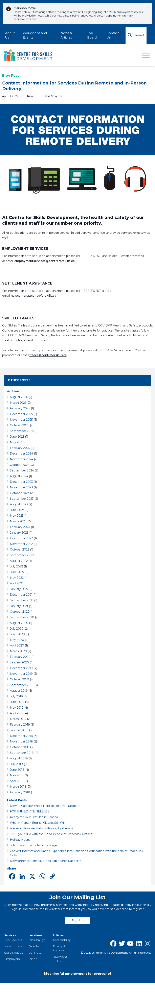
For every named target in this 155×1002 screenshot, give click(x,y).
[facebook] (113, 943)
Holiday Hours (20, 839)
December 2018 (21, 736)
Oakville (33, 946)
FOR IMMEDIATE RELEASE (30, 811)
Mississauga (36, 940)
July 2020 (16, 628)
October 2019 (19, 679)
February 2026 (20, 408)
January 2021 (19, 606)
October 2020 (20, 611)
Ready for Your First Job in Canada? (34, 817)
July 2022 (16, 566)
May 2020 (17, 640)
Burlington (35, 952)
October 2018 (19, 747)
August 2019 (19, 690)
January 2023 (19, 532)
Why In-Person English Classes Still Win (38, 823)
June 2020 (17, 634)
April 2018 (17, 781)
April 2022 (17, 583)
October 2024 (19, 465)
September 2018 (22, 753)
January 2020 (19, 662)
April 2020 (17, 645)
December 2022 (21, 538)
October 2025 (19, 425)
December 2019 (21, 668)
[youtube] (130, 943)
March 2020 (18, 651)
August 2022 (19, 561)
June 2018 (17, 770)
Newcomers (13, 946)
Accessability (61, 940)
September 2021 (21, 600)
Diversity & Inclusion (60, 959)
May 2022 (17, 578)
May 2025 (16, 442)
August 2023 (19, 504)
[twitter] (122, 943)
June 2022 (17, 572)
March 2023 (18, 521)
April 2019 (16, 713)
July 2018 (16, 764)
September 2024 (22, 470)
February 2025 (20, 448)
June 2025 (17, 436)
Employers (12, 959)
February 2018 (20, 792)
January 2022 (19, 589)
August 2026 (19, 397)
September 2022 (22, 555)
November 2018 (21, 741)
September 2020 (22, 617)
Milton (32, 959)
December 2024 (21, 453)
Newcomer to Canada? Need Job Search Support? (45, 861)
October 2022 (19, 549)
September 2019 (22, 685)
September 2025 (22, 431)
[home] (28, 55)
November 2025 (21, 419)
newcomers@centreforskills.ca (33, 295)
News (30, 96)
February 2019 (20, 724)
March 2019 (18, 719)
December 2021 (21, 594)
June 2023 (17, 510)
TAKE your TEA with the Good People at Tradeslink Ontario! (52, 834)
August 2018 (19, 758)
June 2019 (17, 702)
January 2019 (19, 730)
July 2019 (16, 696)
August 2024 (19, 476)
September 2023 (22, 498)
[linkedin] (139, 943)
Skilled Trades (13, 952)
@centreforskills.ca (53, 355)
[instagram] (147, 943)
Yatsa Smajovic (53, 96)
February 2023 (20, 527)
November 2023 (21, 487)
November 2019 (21, 674)
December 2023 (21, 482)
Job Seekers (13, 940)
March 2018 (18, 786)
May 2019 (16, 707)
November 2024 (21, 459)
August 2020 (19, 623)
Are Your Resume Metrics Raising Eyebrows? (42, 828)
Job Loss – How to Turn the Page (34, 845)
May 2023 (17, 515)
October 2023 (19, 493)
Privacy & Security (59, 948)
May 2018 (17, 775)
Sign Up (78, 920)
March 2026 (18, 403)
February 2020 (20, 657)
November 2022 (21, 544)
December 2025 (21, 414)
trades (34, 355)
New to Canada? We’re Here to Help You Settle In (45, 806)
